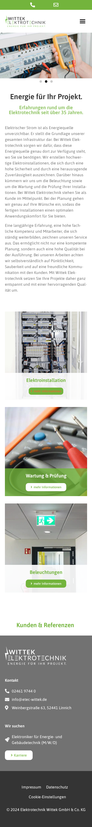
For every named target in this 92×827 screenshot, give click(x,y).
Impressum (31, 787)
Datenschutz (57, 787)
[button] (82, 21)
